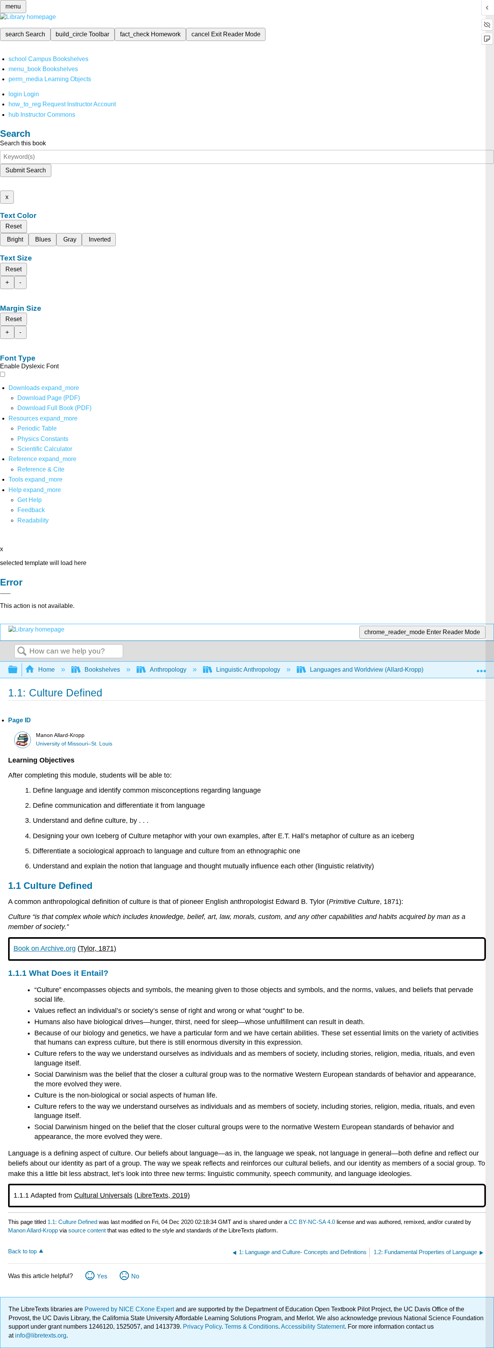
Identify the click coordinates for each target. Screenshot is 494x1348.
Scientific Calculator (44, 449)
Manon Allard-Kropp (33, 1230)
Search (22, 651)
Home (46, 669)
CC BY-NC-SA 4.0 (312, 1222)
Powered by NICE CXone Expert (130, 1309)
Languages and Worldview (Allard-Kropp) (366, 669)
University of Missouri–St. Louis (74, 744)
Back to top (22, 1251)
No (135, 1276)
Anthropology (168, 669)
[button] (31, 510)
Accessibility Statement (313, 1326)
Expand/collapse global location (481, 667)
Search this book (23, 143)
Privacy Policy (202, 1326)
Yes (102, 1276)
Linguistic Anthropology (248, 669)
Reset (13, 226)
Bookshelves (102, 669)
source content (87, 1230)
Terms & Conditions (251, 1326)
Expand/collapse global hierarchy (17, 670)
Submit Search (25, 170)
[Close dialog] (5, 593)
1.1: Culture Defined (72, 1222)
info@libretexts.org (40, 1335)
